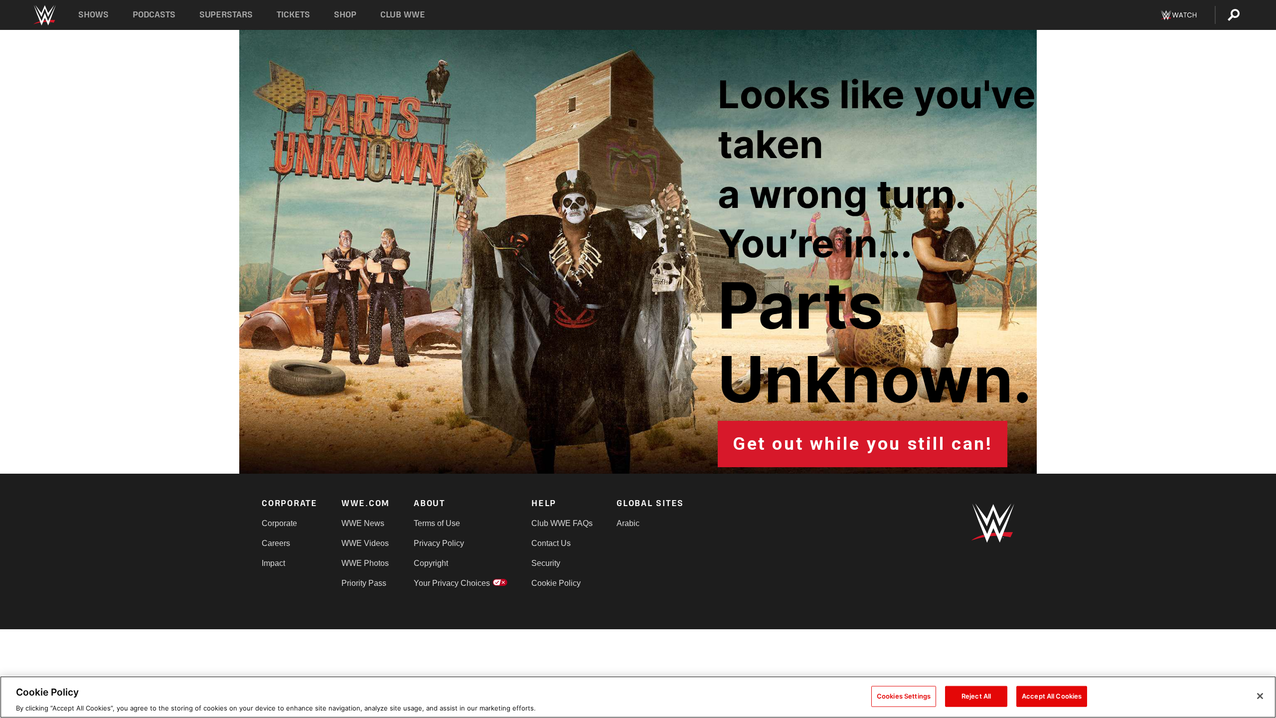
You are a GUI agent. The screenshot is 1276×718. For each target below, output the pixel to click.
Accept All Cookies (1052, 696)
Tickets (293, 14)
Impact (273, 563)
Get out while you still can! (862, 443)
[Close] (1260, 696)
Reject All (976, 696)
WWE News (362, 523)
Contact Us (551, 543)
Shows (93, 14)
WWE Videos (365, 543)
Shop (345, 14)
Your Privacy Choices (452, 583)
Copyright (431, 563)
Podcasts (154, 14)
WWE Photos (365, 563)
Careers (276, 543)
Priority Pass (363, 583)
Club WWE (402, 14)
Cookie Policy (556, 583)
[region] (638, 697)
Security (545, 563)
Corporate (279, 523)
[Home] (44, 15)
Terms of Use (437, 523)
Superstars (226, 14)
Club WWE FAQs (562, 523)
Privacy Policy (439, 543)
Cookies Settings (904, 696)
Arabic (628, 523)
